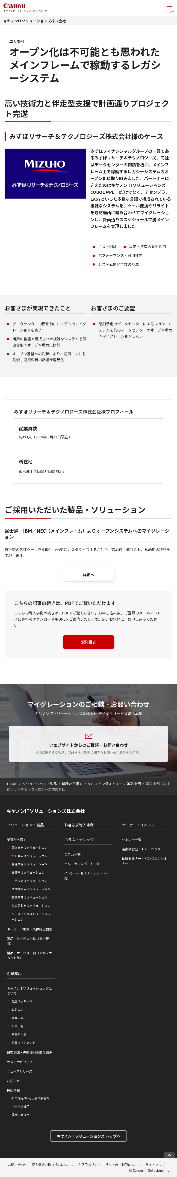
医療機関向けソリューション (31, 889)
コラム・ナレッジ (79, 839)
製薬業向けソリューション (29, 897)
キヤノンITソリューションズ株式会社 (34, 20)
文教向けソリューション (28, 872)
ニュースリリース (19, 1071)
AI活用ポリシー (89, 1164)
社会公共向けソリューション (31, 905)
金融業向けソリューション (29, 864)
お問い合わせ (17, 1164)
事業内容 (18, 1018)
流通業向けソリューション (29, 856)
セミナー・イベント (138, 825)
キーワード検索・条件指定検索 (29, 929)
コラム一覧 (72, 854)
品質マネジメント (23, 1042)
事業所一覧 (19, 1034)
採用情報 (13, 1090)
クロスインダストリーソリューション (31, 917)
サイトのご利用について (123, 1164)
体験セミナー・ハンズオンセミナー (144, 861)
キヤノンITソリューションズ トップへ (88, 1136)
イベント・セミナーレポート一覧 (86, 875)
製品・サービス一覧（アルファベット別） (29, 955)
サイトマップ (155, 1164)
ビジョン (18, 1009)
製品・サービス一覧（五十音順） (28, 941)
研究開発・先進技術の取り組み (29, 1052)
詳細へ (88, 574)
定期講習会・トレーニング (141, 849)
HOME (12, 783)
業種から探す (72, 783)
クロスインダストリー (105, 783)
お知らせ (13, 1080)
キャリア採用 (21, 1106)
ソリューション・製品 (39, 783)
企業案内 (14, 973)
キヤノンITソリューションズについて (29, 990)
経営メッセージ (22, 1001)
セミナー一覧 (131, 839)
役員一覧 (18, 1026)
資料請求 (88, 642)
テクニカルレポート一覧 (82, 863)
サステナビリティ (19, 1062)
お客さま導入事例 (79, 825)
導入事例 (134, 783)
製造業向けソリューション (29, 847)
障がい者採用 (21, 1114)
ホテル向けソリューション (29, 880)
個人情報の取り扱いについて (53, 1164)
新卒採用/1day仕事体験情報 (30, 1098)
